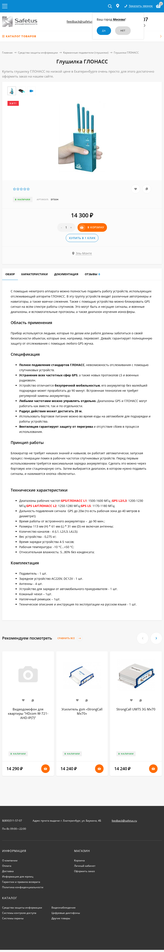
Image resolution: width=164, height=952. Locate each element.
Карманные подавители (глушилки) (85, 52)
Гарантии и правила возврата (21, 882)
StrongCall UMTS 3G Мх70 (135, 709)
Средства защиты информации (38, 52)
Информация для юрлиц (17, 876)
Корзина (79, 860)
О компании (10, 860)
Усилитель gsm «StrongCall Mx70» (82, 711)
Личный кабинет (84, 866)
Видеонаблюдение (63, 907)
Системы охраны (12, 918)
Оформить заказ (84, 871)
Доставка (8, 871)
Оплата (6, 866)
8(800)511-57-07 (12, 820)
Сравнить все (66, 638)
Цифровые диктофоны (65, 913)
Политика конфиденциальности (22, 887)
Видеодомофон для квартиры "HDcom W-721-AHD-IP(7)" (28, 713)
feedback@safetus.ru (82, 21)
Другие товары (60, 918)
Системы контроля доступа (19, 913)
